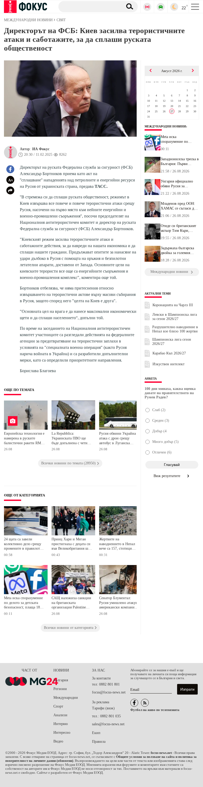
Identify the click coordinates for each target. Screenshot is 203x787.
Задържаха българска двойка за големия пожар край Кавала (177, 250)
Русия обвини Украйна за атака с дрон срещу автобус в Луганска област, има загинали (119, 439)
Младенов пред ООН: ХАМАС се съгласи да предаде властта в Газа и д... (179, 206)
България (60, 680)
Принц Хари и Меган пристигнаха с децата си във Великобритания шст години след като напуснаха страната (71, 544)
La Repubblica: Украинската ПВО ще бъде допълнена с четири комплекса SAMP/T (71, 439)
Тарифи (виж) (103, 708)
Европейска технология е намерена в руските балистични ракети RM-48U (24, 439)
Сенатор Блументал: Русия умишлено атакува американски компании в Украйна (119, 603)
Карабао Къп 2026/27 (169, 353)
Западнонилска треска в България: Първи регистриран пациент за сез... (180, 161)
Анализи (60, 715)
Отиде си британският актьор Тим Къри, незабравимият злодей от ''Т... (178, 228)
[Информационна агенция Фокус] (134, 703)
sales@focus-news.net (108, 724)
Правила (98, 742)
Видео (58, 741)
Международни (65, 698)
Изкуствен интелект (168, 364)
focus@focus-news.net (109, 692)
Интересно (61, 733)
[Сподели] (10, 190)
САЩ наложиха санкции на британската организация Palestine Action (71, 603)
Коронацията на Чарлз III (173, 305)
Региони (60, 689)
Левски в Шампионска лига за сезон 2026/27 (174, 317)
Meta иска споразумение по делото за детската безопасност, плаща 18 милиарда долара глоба (23, 603)
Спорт (58, 706)
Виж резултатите (167, 476)
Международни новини (165, 126)
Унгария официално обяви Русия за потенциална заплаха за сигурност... (180, 183)
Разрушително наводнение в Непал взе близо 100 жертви (175, 329)
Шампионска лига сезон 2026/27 (171, 341)
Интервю (60, 724)
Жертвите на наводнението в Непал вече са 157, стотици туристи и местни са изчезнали (117, 544)
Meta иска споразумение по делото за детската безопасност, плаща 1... (179, 139)
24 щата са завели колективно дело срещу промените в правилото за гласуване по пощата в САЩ (24, 544)
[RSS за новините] (145, 703)
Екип (96, 733)
